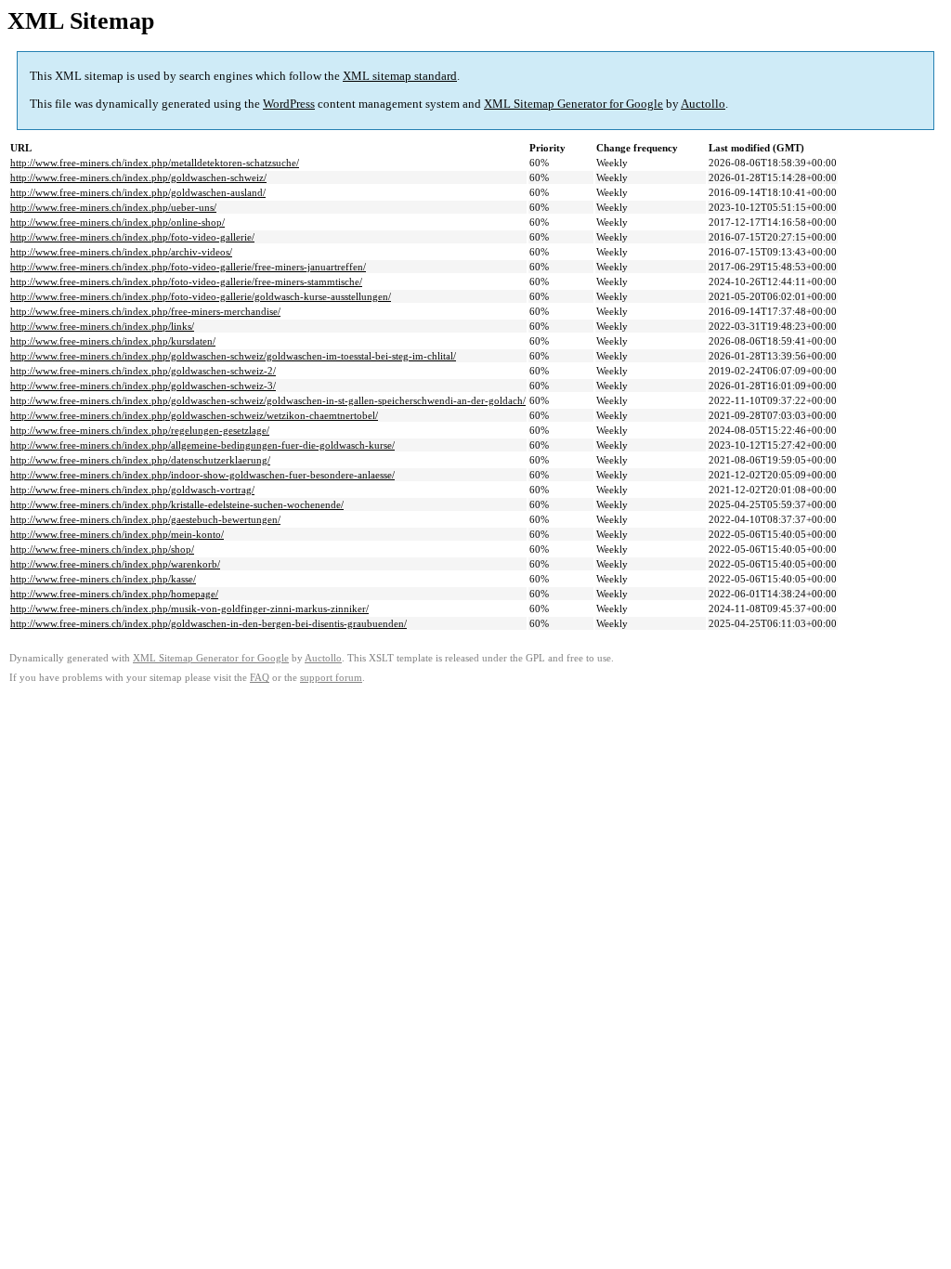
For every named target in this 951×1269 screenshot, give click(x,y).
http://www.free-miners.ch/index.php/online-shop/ (117, 222)
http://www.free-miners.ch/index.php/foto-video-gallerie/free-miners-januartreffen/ (188, 266)
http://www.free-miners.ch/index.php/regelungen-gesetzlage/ (139, 430)
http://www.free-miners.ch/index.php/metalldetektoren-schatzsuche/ (154, 162)
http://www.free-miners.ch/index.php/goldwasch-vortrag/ (132, 489)
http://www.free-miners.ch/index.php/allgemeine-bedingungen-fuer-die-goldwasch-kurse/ (202, 445)
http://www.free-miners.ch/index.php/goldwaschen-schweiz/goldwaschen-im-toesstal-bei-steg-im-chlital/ (233, 355)
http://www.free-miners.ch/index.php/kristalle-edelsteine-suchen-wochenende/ (177, 504)
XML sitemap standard (400, 76)
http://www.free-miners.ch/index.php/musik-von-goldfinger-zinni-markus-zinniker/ (189, 608)
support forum (331, 678)
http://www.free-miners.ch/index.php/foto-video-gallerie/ (132, 236)
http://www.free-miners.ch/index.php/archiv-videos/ (121, 251)
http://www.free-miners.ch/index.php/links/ (102, 326)
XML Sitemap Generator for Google (573, 104)
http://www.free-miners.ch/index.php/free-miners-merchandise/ (145, 311)
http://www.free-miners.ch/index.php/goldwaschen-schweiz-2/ (143, 370)
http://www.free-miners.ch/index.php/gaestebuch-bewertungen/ (145, 519)
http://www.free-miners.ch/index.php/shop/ (102, 549)
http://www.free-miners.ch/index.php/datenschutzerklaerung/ (140, 459)
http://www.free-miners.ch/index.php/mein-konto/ (117, 534)
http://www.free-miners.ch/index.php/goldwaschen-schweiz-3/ (143, 385)
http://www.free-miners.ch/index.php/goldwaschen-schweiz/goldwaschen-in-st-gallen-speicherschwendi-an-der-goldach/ (268, 400)
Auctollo (703, 104)
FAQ (259, 678)
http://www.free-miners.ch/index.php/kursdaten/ (112, 341)
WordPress (289, 104)
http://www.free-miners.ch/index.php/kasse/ (103, 578)
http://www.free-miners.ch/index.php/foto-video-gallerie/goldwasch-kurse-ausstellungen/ (200, 296)
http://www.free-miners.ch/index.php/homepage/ (114, 593)
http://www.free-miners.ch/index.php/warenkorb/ (115, 563)
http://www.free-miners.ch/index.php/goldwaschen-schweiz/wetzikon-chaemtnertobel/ (194, 415)
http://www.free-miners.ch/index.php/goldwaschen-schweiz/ (138, 177)
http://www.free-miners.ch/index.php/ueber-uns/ (113, 207)
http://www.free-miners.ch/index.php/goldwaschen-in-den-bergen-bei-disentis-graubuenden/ (208, 623)
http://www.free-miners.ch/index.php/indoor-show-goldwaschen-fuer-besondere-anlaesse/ (202, 474)
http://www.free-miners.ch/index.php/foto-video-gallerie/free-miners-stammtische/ (186, 281)
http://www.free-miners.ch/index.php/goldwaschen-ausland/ (138, 192)
